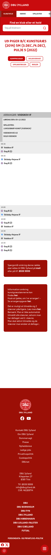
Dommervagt (25, 438)
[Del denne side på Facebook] (2, 545)
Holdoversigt (34, 59)
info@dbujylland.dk (25, 488)
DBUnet (25, 462)
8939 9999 (24, 271)
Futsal (25, 531)
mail (38, 268)
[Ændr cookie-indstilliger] (4, 551)
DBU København (25, 519)
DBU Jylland (25, 515)
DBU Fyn (25, 511)
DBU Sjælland (25, 527)
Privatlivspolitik (25, 454)
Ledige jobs (25, 450)
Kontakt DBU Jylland (25, 430)
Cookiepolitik (25, 458)
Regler (35, 65)
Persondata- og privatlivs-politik (25, 538)
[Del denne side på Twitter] (6, 545)
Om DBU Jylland (25, 434)
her (16, 295)
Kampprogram (16, 59)
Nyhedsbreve (25, 446)
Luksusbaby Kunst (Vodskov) (17, 128)
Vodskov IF (24, 115)
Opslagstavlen (19, 65)
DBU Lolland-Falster (25, 523)
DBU (25, 503)
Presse (25, 442)
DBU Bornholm (25, 507)
